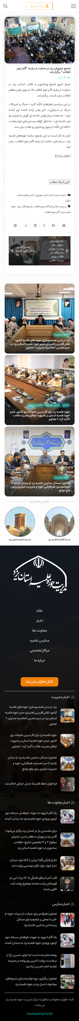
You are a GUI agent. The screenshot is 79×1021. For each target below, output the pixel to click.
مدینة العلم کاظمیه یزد (59, 539)
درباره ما (39, 660)
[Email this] (62, 226)
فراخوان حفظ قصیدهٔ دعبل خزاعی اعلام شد (31, 783)
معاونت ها (39, 630)
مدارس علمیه (39, 640)
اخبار (51, 195)
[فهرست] (73, 6)
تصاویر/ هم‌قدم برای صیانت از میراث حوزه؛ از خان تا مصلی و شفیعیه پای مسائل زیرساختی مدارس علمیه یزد (31, 919)
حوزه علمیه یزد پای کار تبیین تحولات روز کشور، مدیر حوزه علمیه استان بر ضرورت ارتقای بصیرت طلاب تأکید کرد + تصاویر (40, 415)
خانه (39, 610)
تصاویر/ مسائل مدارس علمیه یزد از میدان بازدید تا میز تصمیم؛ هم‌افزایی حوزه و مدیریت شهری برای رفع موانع (40, 486)
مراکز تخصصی (39, 650)
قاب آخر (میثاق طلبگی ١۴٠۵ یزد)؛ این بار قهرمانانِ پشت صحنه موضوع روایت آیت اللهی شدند (33, 883)
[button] (5, 6)
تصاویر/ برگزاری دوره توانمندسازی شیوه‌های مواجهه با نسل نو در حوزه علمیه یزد (31, 981)
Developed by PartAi (39, 1014)
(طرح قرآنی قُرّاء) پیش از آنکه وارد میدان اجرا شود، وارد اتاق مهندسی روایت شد (33, 862)
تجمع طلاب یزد (25, 206)
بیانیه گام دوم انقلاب (44, 206)
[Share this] (53, 226)
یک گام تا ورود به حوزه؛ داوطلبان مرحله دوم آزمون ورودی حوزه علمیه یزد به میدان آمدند (31, 815)
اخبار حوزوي (42, 195)
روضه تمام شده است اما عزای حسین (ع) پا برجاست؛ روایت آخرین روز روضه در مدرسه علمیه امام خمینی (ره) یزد (31, 960)
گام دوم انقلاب (52, 212)
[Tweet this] (44, 226)
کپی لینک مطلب (59, 182)
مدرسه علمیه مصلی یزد (20, 539)
